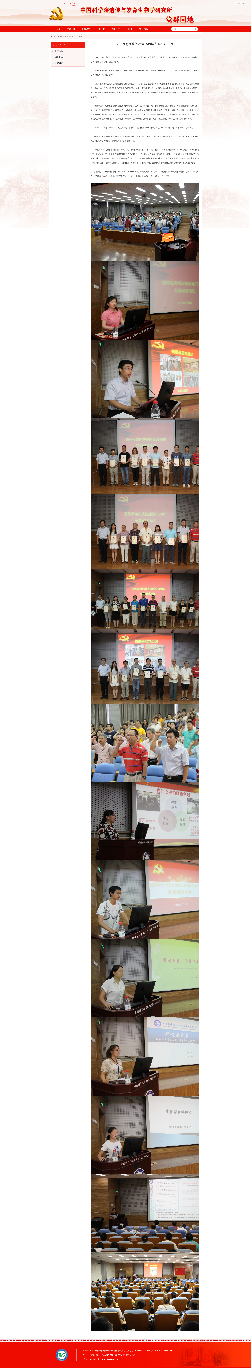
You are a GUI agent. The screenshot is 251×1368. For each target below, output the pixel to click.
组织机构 (59, 57)
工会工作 (101, 29)
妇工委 (130, 29)
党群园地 (62, 36)
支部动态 (59, 63)
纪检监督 (86, 29)
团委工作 (116, 29)
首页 (58, 29)
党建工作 (71, 29)
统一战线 (143, 29)
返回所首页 (241, 3)
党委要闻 (80, 36)
